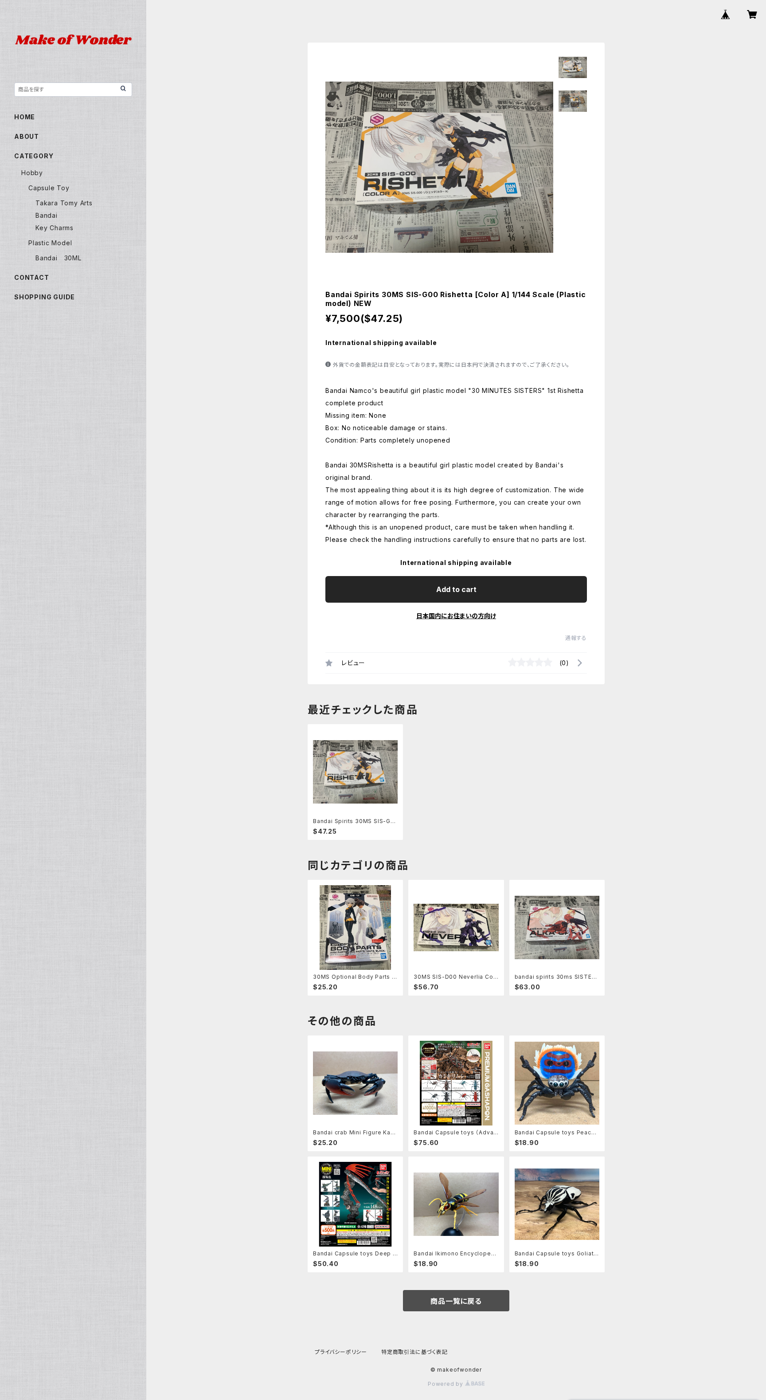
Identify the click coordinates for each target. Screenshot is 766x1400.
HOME (24, 117)
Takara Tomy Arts (64, 203)
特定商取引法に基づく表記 (414, 1352)
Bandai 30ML (58, 258)
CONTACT (31, 277)
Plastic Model (50, 243)
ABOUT (26, 136)
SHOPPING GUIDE (44, 297)
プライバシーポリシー (341, 1352)
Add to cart (456, 589)
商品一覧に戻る (456, 1301)
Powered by (446, 1383)
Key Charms (54, 227)
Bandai (46, 215)
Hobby (32, 172)
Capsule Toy (49, 188)
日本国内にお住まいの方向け (456, 616)
